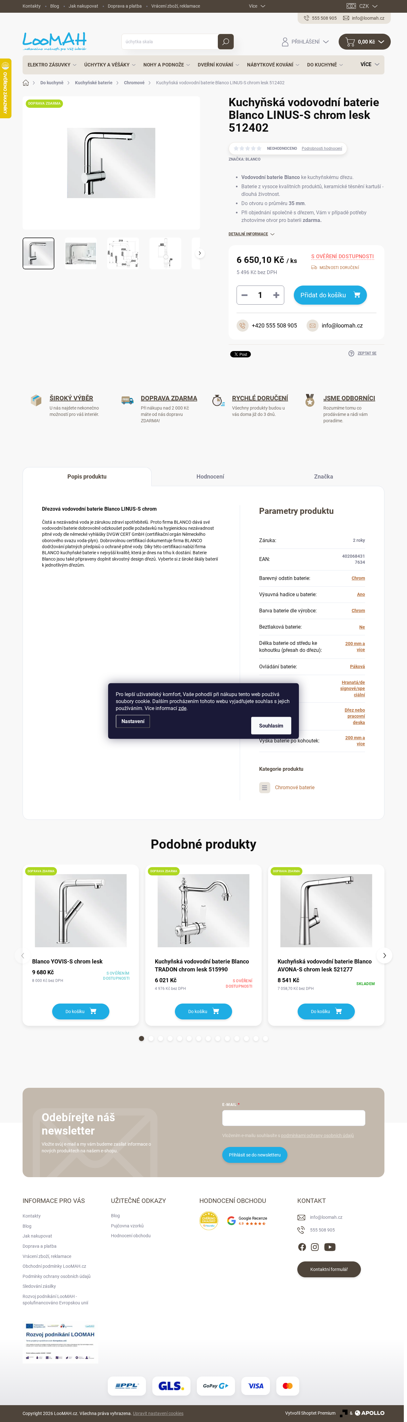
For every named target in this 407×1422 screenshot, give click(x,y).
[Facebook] (302, 1246)
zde (182, 708)
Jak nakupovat (83, 6)
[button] (141, 1038)
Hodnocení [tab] (210, 476)
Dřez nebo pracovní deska (355, 716)
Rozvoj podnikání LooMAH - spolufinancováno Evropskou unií (55, 1299)
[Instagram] (315, 1246)
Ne (362, 627)
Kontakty (32, 6)
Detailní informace (248, 234)
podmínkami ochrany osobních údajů (317, 1135)
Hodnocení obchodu (131, 1235)
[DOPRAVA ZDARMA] (80, 910)
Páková (357, 666)
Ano (361, 594)
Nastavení (132, 721)
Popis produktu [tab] (87, 476)
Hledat (225, 41)
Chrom (358, 578)
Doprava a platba (125, 6)
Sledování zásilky (39, 1286)
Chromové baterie (294, 787)
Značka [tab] (323, 476)
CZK (364, 6)
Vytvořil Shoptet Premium (310, 1413)
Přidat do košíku (323, 295)
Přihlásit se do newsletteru (255, 1154)
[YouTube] (330, 1246)
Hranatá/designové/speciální (352, 688)
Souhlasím (271, 726)
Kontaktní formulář (329, 1269)
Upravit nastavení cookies (158, 1413)
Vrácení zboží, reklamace (175, 6)
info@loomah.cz (326, 1217)
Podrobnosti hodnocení (322, 148)
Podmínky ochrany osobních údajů (57, 1276)
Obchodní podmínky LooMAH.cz (54, 1266)
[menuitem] (50, 64)
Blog (54, 6)
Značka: (244, 159)
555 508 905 (322, 1229)
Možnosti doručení (339, 268)
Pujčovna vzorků (127, 1225)
